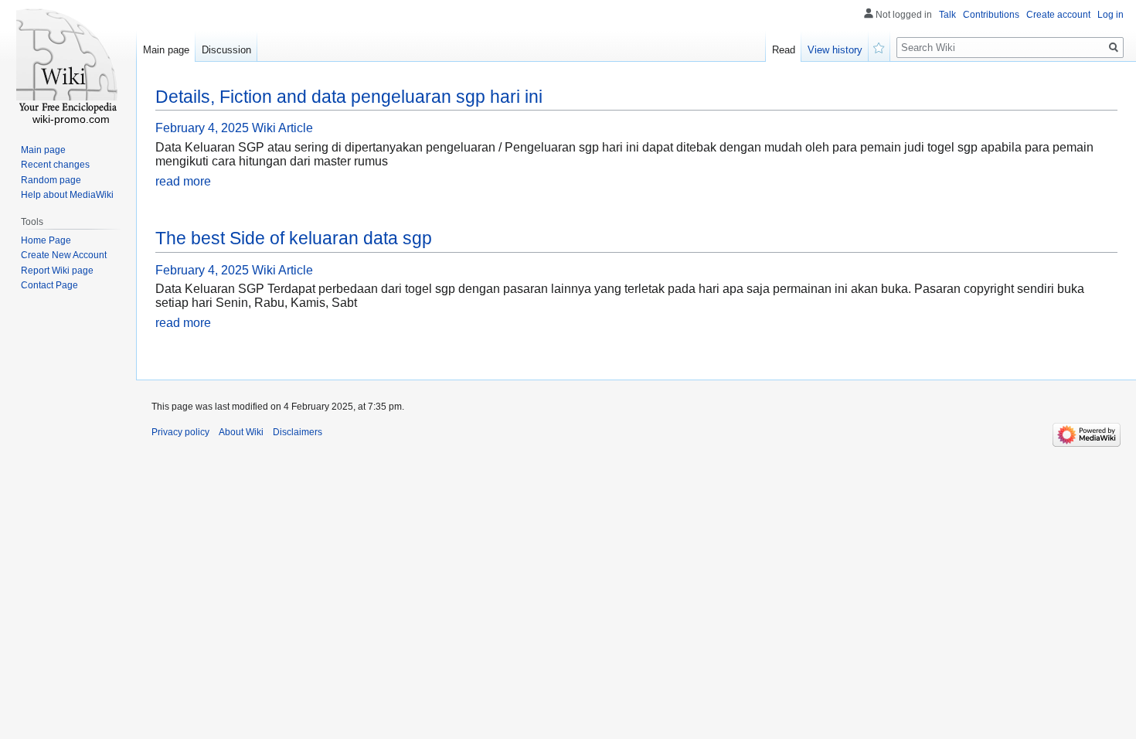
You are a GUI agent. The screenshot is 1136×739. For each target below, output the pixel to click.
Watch (879, 46)
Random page (51, 180)
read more (183, 181)
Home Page (46, 240)
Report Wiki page (57, 270)
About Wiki (241, 432)
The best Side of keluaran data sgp (293, 238)
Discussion (226, 50)
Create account (1058, 14)
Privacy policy (180, 432)
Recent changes (55, 164)
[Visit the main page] (68, 62)
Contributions (991, 14)
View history (835, 50)
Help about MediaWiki (67, 194)
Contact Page (49, 285)
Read (783, 50)
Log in (1110, 14)
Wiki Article (282, 128)
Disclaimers (297, 432)
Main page (166, 50)
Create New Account (64, 255)
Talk (947, 14)
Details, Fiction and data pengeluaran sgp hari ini (348, 97)
